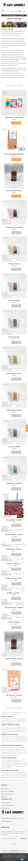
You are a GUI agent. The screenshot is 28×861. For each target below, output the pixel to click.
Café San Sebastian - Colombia (14, 534)
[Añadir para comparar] (23, 104)
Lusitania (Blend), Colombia (14, 410)
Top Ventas (4, 796)
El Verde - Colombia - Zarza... (14, 578)
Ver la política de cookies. (14, 859)
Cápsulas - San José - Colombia (14, 658)
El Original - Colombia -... (14, 593)
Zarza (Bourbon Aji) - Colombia (14, 607)
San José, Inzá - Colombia (14, 695)
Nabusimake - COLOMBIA (14, 483)
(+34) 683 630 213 (6, 818)
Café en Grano (5, 788)
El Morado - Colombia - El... (14, 563)
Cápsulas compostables (7, 791)
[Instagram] (15, 844)
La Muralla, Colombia (14, 446)
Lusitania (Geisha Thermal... (14, 373)
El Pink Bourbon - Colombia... (14, 549)
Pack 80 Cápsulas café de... (14, 190)
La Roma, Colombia (14, 300)
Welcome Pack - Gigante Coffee (14, 117)
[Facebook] (12, 844)
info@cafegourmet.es (6, 821)
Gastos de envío (5, 808)
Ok (22, 859)
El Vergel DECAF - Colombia (14, 520)
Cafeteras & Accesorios (7, 794)
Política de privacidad (20, 852)
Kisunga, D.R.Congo (14, 337)
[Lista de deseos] (23, 100)
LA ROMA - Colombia (14, 622)
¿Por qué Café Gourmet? (7, 805)
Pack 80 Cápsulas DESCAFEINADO (14, 154)
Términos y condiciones (8, 852)
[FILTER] (27, 430)
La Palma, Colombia (14, 264)
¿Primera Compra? (6, 802)
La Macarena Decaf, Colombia (14, 227)
